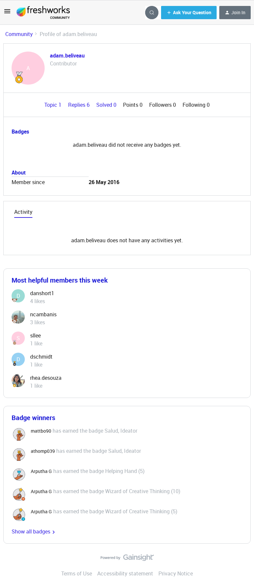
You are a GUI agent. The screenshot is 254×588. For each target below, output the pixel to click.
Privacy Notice (175, 573)
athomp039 (43, 451)
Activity (23, 212)
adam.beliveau (67, 55)
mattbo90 (41, 431)
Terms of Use (76, 573)
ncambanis (43, 314)
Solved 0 (107, 104)
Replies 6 (79, 104)
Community (19, 34)
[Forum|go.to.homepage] (43, 12)
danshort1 (42, 293)
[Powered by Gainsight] (127, 559)
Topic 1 (53, 104)
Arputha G (41, 471)
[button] (7, 13)
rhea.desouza (46, 377)
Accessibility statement (125, 573)
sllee (35, 335)
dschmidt (41, 356)
